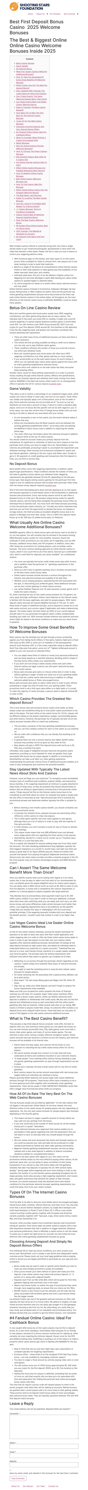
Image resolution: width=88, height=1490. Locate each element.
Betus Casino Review (25, 63)
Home (30, 14)
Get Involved (69, 14)
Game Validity (22, 66)
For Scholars (55, 14)
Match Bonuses (22, 143)
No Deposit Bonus (24, 69)
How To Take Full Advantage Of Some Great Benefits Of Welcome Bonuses (30, 80)
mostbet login (55, 384)
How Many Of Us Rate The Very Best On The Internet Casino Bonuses (30, 115)
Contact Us (53, 1486)
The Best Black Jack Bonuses (28, 195)
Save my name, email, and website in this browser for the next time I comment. (44, 1473)
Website (13, 1461)
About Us (40, 14)
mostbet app (50, 485)
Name (13, 1443)
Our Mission (28, 1486)
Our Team (41, 1486)
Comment (15, 1413)
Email (13, 1452)
